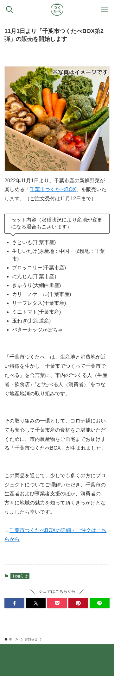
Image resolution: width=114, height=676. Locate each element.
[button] (14, 603)
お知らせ (20, 576)
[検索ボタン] (9, 9)
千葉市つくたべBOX (53, 189)
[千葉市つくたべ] (57, 9)
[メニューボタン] (104, 9)
